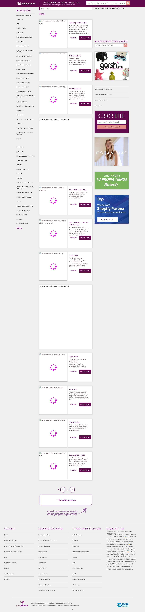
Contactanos (99, 106)
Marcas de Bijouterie (44, 585)
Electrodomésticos (44, 579)
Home (6, 535)
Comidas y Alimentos (23, 61)
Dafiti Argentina (77, 535)
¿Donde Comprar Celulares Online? (25, 51)
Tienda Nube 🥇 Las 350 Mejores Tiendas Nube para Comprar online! (121, 554)
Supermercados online (24, 193)
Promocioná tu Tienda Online (103, 95)
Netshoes (75, 540)
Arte (17, 24)
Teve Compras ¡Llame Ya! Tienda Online (78, 223)
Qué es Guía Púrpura (10, 540)
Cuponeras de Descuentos (25, 74)
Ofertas (19, 228)
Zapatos (19, 219)
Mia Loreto (75, 585)
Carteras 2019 (42, 568)
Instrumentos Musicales (24, 119)
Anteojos (19, 19)
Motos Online (21, 143)
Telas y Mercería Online (24, 197)
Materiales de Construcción (25, 156)
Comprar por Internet (114, 542)
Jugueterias (20, 124)
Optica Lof (75, 546)
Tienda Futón (74, 422)
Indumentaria (20, 115)
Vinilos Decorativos (23, 210)
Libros (18, 138)
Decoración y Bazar (23, 82)
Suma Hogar (73, 356)
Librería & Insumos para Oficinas (24, 133)
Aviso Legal (48, 603)
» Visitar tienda (84, 38)
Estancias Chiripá (77, 568)
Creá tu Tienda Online (101, 100)
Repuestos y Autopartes (24, 182)
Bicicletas (19, 33)
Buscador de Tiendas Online (12, 551)
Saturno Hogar (75, 88)
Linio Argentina (75, 56)
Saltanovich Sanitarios (77, 189)
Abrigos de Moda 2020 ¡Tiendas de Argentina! (119, 531)
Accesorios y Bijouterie (24, 15)
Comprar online (128, 539)
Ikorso (74, 563)
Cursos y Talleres (22, 78)
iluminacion (20, 110)
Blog (5, 557)
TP (113, 564)
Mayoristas (20, 147)
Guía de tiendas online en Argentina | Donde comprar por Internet (60, 605)
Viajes (18, 201)
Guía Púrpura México (66, 603)
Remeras (19, 178)
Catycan (75, 557)
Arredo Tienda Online (78, 579)
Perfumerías (42, 563)
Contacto (7, 579)
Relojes (19, 174)
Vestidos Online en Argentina (123, 569)
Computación (42, 551)
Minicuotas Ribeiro (78, 590)
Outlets (19, 165)
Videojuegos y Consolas (24, 206)
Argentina (111, 533)
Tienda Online (119, 556)
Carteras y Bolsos (22, 46)
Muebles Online (21, 160)
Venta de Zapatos (43, 535)
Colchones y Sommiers (24, 56)
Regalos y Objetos (22, 169)
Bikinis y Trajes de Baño (24, 37)
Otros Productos (22, 223)
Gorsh (74, 574)
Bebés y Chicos (21, 28)
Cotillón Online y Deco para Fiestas (25, 96)
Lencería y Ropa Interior (24, 128)
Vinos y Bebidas (21, 215)
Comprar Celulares (44, 546)
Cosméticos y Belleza (23, 65)
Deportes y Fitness (22, 87)
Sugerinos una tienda (10, 563)
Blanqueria (20, 41)
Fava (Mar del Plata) (77, 455)
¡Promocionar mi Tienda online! (13, 546)
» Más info (73, 38)
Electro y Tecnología (23, 91)
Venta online (125, 566)
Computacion (20, 69)
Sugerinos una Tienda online (103, 89)
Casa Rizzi (73, 389)
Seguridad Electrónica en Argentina (24, 187)
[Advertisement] (58, 152)
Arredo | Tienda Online (77, 23)
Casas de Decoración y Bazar (47, 540)
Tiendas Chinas (9, 574)
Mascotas (19, 152)
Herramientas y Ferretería (25, 106)
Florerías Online (22, 102)
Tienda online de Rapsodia (80, 551)
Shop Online (111, 551)
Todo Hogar (73, 255)
